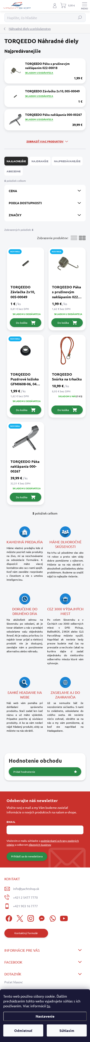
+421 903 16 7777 (25, 906)
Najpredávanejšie (67, 161)
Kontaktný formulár (26, 933)
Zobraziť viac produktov (45, 141)
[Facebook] (8, 918)
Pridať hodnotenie (24, 771)
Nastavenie (45, 1016)
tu (48, 1006)
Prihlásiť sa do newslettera (27, 856)
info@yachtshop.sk (26, 889)
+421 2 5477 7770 (25, 897)
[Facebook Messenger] (41, 918)
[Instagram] (30, 918)
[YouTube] (64, 918)
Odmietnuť (23, 1030)
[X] (19, 918)
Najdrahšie (39, 161)
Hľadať (80, 17)
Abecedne (14, 171)
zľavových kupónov (40, 844)
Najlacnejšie (16, 161)
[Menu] (84, 5)
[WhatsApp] (52, 918)
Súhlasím (66, 1030)
